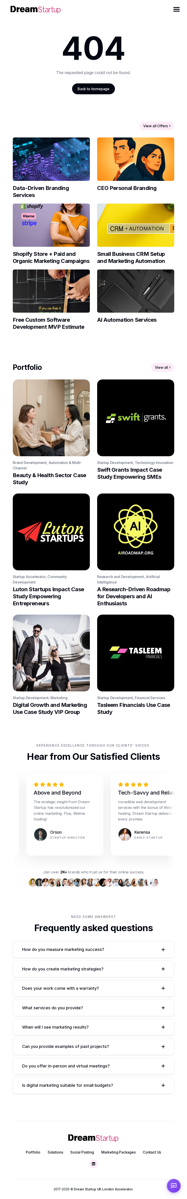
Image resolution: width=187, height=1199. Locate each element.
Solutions (55, 1152)
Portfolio (33, 1152)
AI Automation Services (127, 320)
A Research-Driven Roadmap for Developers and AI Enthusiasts (133, 596)
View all (161, 367)
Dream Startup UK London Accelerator (103, 1189)
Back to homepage (93, 89)
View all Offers (155, 126)
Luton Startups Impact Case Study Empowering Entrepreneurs (48, 596)
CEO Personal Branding (126, 187)
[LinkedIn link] (93, 1163)
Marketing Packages (118, 1152)
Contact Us (152, 1152)
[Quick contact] (174, 1186)
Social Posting (82, 1152)
